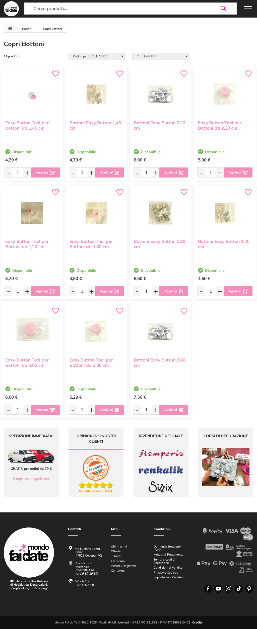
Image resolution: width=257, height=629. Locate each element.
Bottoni (27, 29)
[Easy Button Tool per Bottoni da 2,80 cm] (96, 331)
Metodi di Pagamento (168, 554)
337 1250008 (85, 585)
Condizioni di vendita (168, 567)
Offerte (116, 551)
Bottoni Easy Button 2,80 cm (159, 362)
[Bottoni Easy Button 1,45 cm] (96, 94)
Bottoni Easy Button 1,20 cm (223, 244)
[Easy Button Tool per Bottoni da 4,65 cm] (32, 331)
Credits (197, 622)
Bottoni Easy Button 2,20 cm (159, 125)
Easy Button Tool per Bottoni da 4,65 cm (27, 362)
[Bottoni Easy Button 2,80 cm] (160, 331)
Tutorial (116, 556)
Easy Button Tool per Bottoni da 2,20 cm (219, 125)
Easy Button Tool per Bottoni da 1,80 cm (91, 244)
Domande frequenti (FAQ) (167, 548)
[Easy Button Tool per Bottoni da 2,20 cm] (225, 94)
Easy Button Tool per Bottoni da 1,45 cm (27, 125)
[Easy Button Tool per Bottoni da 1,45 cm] (32, 94)
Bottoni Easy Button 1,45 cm (95, 125)
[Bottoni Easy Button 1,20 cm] (225, 213)
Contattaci (118, 570)
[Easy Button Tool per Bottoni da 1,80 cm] (96, 213)
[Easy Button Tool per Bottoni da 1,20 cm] (32, 213)
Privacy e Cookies (166, 572)
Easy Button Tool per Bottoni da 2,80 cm (91, 362)
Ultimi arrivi (119, 546)
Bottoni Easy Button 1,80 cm (159, 244)
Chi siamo (118, 561)
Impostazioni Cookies (168, 577)
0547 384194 (85, 570)
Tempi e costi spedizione (31, 479)
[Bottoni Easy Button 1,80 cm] (160, 213)
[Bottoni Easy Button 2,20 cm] (160, 94)
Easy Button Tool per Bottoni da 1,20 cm (27, 244)
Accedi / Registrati (123, 566)
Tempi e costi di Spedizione (164, 561)
